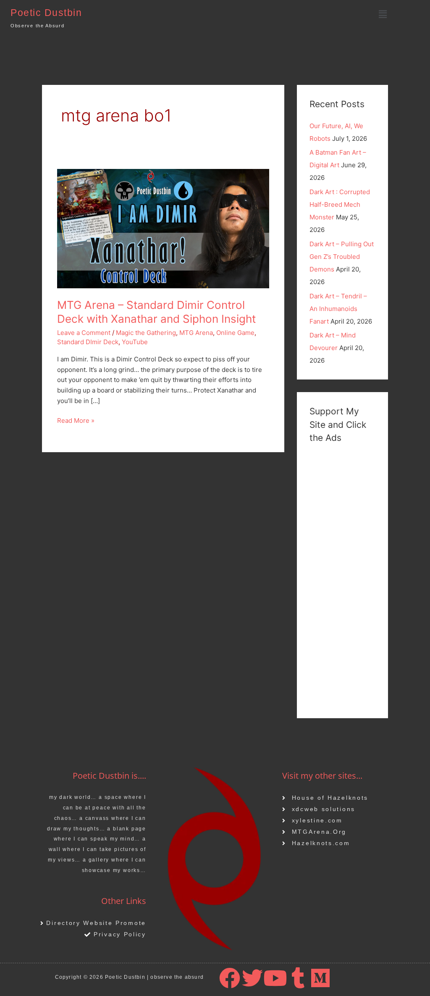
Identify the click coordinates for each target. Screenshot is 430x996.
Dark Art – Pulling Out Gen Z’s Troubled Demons (341, 256)
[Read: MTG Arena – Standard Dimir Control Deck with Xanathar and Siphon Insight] (163, 228)
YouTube (135, 342)
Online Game (235, 333)
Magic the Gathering (146, 333)
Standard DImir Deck (87, 342)
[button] (382, 14)
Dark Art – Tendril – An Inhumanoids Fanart (338, 308)
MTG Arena (196, 333)
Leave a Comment (83, 333)
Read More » (75, 420)
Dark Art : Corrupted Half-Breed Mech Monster (339, 204)
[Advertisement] (342, 579)
